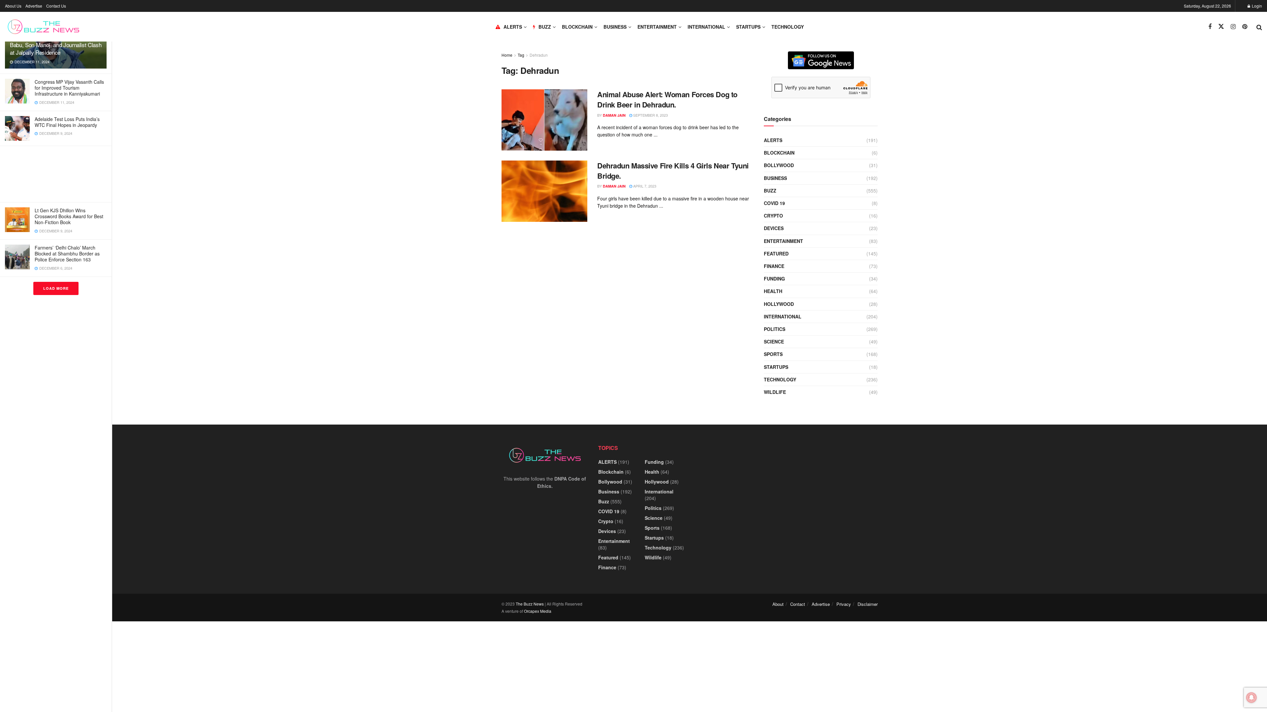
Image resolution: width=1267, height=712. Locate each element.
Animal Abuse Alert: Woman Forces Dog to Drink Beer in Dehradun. (667, 99)
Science (774, 341)
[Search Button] (1259, 26)
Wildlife (775, 392)
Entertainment (657, 26)
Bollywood (779, 165)
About (778, 604)
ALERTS (513, 26)
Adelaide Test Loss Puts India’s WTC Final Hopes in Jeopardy (67, 122)
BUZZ (544, 26)
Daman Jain (614, 115)
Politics (774, 329)
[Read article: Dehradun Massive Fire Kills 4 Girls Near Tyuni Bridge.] (544, 191)
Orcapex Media (537, 611)
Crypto (773, 215)
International (706, 26)
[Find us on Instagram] (1233, 26)
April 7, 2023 (644, 186)
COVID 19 (774, 203)
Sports (773, 354)
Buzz (770, 190)
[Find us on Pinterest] (1244, 26)
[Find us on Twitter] (1221, 26)
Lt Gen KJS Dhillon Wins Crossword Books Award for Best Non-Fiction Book (69, 216)
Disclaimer (868, 604)
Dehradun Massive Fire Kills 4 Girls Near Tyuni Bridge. (673, 170)
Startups (748, 26)
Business (615, 26)
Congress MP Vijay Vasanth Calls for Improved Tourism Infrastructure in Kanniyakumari (69, 87)
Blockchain (577, 26)
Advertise (33, 6)
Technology (787, 26)
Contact (797, 604)
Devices (774, 228)
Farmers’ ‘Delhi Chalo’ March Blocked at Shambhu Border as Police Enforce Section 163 (67, 253)
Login (1256, 6)
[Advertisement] (56, 174)
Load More (56, 288)
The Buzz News (530, 604)
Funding (774, 278)
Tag (521, 55)
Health (773, 291)
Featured (776, 253)
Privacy (843, 604)
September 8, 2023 (650, 115)
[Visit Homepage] (43, 26)
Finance (774, 266)
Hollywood (779, 304)
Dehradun (539, 55)
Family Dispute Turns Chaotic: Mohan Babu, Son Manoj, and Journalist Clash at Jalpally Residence (55, 44)
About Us (13, 6)
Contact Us (56, 6)
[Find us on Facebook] (1210, 26)
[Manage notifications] (1251, 697)
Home (507, 55)
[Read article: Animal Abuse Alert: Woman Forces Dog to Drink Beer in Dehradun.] (544, 120)
